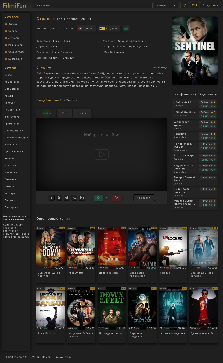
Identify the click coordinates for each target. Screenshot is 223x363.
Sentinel (54, 57)
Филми (11, 24)
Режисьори (14, 44)
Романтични (12, 109)
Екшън (9, 74)
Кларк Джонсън (62, 52)
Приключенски (14, 151)
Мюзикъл (10, 186)
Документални (14, 130)
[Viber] (74, 198)
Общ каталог (15, 51)
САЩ (54, 46)
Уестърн (10, 193)
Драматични (12, 88)
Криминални (12, 123)
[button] (184, 5)
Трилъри (9, 103)
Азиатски (10, 165)
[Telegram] (67, 198)
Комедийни (12, 81)
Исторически (13, 144)
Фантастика (12, 116)
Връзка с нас (63, 356)
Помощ (47, 356)
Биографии (13, 58)
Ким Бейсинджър (115, 52)
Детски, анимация (16, 137)
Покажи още (160, 67)
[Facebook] (52, 198)
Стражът (68, 57)
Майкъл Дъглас (139, 46)
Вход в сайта (210, 5)
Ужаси (9, 95)
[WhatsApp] (82, 198)
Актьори (12, 37)
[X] (59, 198)
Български (11, 207)
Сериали (12, 31)
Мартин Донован (115, 46)
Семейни (10, 179)
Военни (9, 158)
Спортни (10, 200)
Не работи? (144, 197)
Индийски (11, 172)
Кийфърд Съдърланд (131, 41)
